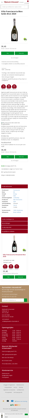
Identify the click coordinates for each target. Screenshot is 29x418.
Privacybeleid (5, 377)
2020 (14, 201)
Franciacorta (16, 190)
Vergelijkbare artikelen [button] (8, 231)
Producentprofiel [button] (6, 227)
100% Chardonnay (18, 210)
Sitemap (21, 387)
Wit (14, 192)
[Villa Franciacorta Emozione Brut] (14, 244)
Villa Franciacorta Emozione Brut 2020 (14, 255)
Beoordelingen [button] (6, 223)
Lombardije (16, 197)
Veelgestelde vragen (7, 375)
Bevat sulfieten (17, 212)
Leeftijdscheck (20, 390)
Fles (8, 53)
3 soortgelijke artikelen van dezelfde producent (13, 63)
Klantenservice (6, 373)
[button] (3, 86)
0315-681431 (5, 319)
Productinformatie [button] (7, 186)
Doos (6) (21, 53)
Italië (14, 196)
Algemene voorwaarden (9, 390)
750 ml (15, 205)
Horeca (15, 387)
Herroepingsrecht (18, 392)
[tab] (14, 186)
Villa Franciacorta (17, 199)
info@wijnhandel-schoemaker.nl (10, 321)
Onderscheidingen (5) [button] (8, 219)
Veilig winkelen (8, 387)
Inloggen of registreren (9, 385)
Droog (15, 194)
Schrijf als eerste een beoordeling (10, 61)
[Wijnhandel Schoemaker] (11, 2)
